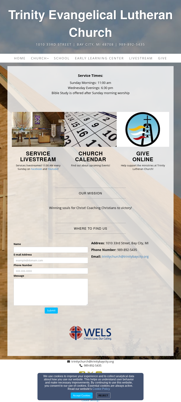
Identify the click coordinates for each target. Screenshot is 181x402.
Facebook (36, 169)
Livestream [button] (141, 58)
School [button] (62, 58)
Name (17, 244)
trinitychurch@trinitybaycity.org (92, 361)
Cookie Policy (101, 388)
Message (19, 275)
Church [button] (39, 58)
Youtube (53, 169)
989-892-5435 (92, 365)
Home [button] (20, 58)
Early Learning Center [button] (99, 58)
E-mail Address (23, 254)
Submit (51, 310)
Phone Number (23, 265)
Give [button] (162, 58)
